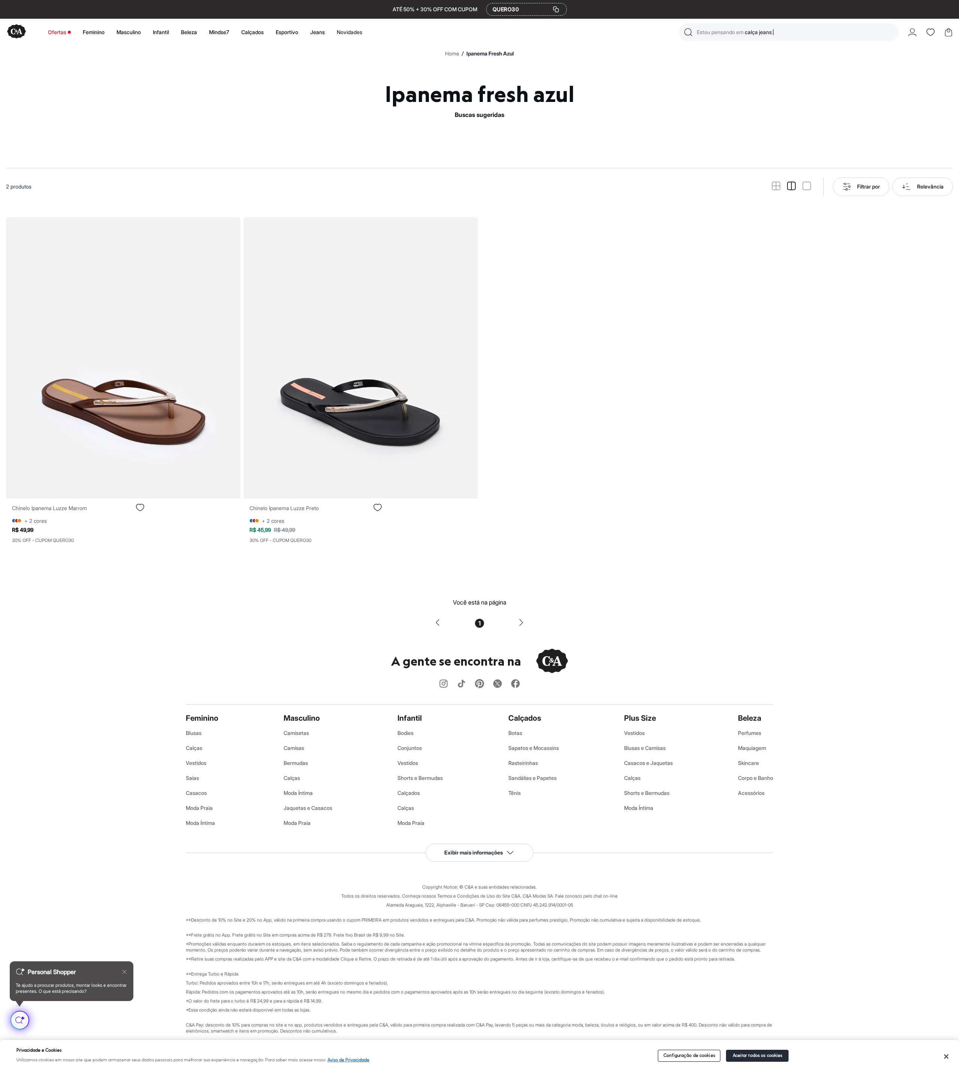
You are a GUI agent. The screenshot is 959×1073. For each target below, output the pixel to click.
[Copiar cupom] (555, 9)
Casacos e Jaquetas (648, 763)
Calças (194, 748)
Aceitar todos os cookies (758, 1055)
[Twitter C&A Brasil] (497, 684)
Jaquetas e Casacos (308, 808)
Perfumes (749, 733)
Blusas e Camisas (645, 748)
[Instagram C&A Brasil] (443, 684)
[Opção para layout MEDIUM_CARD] (791, 186)
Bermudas (296, 763)
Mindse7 (219, 32)
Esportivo (287, 32)
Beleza (189, 32)
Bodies (405, 733)
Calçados (252, 32)
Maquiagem (752, 748)
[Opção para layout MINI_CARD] (776, 186)
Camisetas (296, 733)
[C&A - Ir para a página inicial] (16, 32)
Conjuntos (409, 748)
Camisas (294, 748)
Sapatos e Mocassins (533, 748)
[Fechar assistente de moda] (124, 972)
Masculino (129, 32)
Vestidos (196, 763)
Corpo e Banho (755, 778)
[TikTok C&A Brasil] (461, 684)
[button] (789, 32)
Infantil (161, 32)
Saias (192, 778)
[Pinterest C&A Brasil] (479, 684)
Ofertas (57, 32)
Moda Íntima (200, 823)
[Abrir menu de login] (912, 32)
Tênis (514, 793)
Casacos (196, 793)
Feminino (94, 32)
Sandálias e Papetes (532, 778)
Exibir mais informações (473, 852)
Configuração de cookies (689, 1055)
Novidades (349, 32)
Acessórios (751, 793)
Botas (515, 733)
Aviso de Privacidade (348, 1060)
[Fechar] (946, 1056)
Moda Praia (199, 808)
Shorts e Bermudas (420, 778)
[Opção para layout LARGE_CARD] (806, 186)
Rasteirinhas (523, 763)
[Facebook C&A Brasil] (515, 684)
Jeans (317, 32)
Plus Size (640, 718)
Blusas (194, 733)
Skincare (748, 763)
